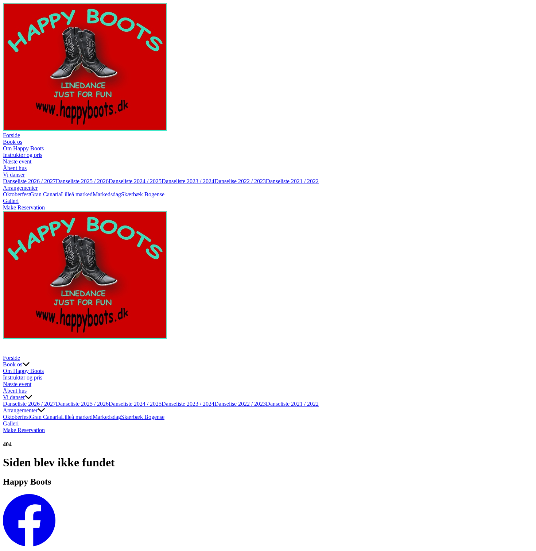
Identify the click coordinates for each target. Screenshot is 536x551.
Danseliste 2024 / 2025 (135, 181)
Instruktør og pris (22, 155)
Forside (11, 135)
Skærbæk (132, 194)
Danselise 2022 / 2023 (240, 181)
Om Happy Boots (23, 148)
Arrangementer (20, 188)
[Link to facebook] (29, 545)
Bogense (154, 194)
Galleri (11, 201)
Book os (12, 142)
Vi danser (14, 175)
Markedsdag (107, 194)
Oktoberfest (16, 194)
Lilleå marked (77, 194)
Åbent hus (15, 168)
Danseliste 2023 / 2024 (188, 181)
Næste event (17, 161)
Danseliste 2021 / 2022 (292, 181)
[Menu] (10, 347)
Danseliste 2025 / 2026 (82, 181)
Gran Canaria (45, 194)
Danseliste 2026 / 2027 (29, 181)
